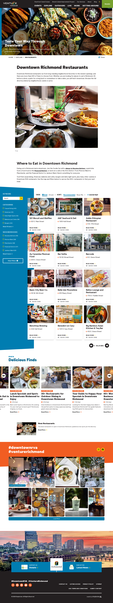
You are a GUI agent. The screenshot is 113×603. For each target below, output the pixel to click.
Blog (95, 2)
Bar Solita (62, 254)
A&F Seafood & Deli (67, 218)
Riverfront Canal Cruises (42, 2)
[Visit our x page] (30, 585)
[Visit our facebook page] (102, 449)
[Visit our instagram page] (98, 449)
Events (38, 6)
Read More (34, 228)
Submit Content (96, 588)
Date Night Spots (11, 216)
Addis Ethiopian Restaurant (93, 219)
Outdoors (60, 6)
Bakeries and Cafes (12, 219)
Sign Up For (80, 565)
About (89, 2)
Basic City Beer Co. (39, 290)
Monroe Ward (10, 239)
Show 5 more (7, 254)
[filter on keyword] (21, 198)
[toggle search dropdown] (99, 2)
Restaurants (31, 57)
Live (69, 6)
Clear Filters (12, 261)
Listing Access (75, 584)
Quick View (36, 230)
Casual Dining (10, 208)
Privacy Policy (88, 584)
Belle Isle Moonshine (67, 290)
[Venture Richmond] (10, 4)
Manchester (10, 243)
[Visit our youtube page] (26, 585)
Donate (107, 4)
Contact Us (63, 584)
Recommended (69, 195)
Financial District (40, 171)
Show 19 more (7, 226)
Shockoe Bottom (11, 236)
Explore (48, 6)
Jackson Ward (10, 250)
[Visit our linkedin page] (21, 585)
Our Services (81, 2)
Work (77, 6)
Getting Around (90, 6)
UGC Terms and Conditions (78, 588)
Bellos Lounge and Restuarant (94, 291)
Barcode (90, 254)
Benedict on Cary (66, 325)
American (9, 212)
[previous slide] (4, 376)
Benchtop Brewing (38, 325)
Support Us (33, 565)
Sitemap (99, 584)
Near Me (80, 195)
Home (11, 57)
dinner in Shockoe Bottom (75, 168)
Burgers (8, 223)
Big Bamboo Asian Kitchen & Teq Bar (94, 326)
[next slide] (109, 376)
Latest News (82, 567)
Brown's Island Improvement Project (63, 2)
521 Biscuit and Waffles (41, 218)
